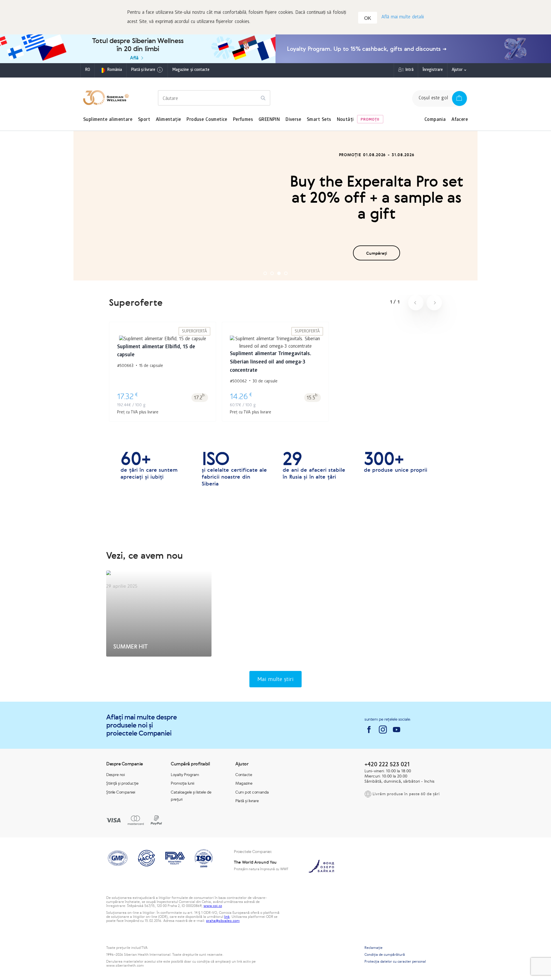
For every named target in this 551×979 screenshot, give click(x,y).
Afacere (459, 120)
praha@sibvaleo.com (223, 920)
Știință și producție (122, 783)
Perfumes (243, 120)
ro (87, 70)
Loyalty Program (185, 774)
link (227, 916)
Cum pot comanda (252, 792)
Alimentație (168, 120)
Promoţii (370, 120)
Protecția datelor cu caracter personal (395, 961)
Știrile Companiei (120, 792)
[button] (265, 273)
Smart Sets (319, 120)
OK (367, 18)
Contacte (243, 774)
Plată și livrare (143, 70)
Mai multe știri (275, 680)
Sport (144, 120)
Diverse (293, 120)
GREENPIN (269, 120)
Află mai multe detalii (402, 17)
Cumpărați (376, 253)
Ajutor (457, 70)
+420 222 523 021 (387, 764)
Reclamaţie (373, 948)
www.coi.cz (212, 905)
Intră (409, 70)
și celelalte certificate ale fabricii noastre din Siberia (234, 468)
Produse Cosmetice (207, 120)
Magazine (243, 783)
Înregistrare (432, 70)
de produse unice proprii (396, 461)
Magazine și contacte (190, 70)
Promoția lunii (182, 783)
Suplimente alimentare (107, 120)
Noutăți (345, 120)
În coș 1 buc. (162, 367)
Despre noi (115, 774)
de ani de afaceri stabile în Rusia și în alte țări (314, 465)
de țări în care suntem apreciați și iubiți (149, 465)
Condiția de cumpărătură (384, 955)
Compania (435, 120)
